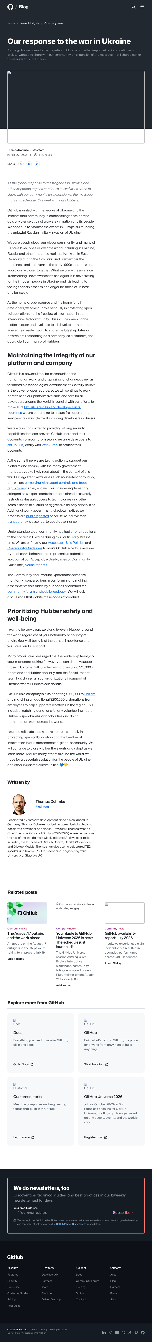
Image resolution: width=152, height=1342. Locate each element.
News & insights (29, 23)
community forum (21, 591)
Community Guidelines (24, 548)
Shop (113, 1299)
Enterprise (13, 1286)
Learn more (21, 1137)
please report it (36, 565)
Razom (89, 694)
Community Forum (87, 1280)
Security (12, 1280)
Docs (79, 1274)
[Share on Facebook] (29, 163)
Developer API (50, 1274)
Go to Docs (21, 1064)
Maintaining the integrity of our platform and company (51, 359)
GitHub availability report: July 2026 (120, 935)
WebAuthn (50, 445)
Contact (81, 1299)
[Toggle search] (133, 7)
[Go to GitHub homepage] (15, 1258)
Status (80, 1293)
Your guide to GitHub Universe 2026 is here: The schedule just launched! (74, 940)
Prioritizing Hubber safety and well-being (50, 614)
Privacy (43, 1329)
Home (11, 23)
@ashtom (38, 149)
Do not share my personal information (26, 1332)
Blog (24, 6)
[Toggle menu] (142, 7)
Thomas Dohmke (18, 149)
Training (80, 1286)
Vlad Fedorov (15, 958)
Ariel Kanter (63, 985)
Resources (13, 1305)
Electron (47, 1293)
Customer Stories (18, 1293)
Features (12, 1274)
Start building (94, 1064)
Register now (93, 1137)
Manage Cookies (58, 1329)
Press (113, 1293)
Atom (45, 1286)
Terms (33, 1329)
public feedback (54, 591)
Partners (47, 1280)
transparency (17, 521)
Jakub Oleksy (113, 963)
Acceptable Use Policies (66, 543)
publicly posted (37, 516)
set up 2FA (15, 445)
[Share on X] (21, 163)
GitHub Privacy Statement (69, 1224)
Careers (115, 1286)
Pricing (11, 1299)
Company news (53, 23)
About (113, 1274)
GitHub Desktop (51, 1299)
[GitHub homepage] (10, 7)
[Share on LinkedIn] (37, 163)
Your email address (25, 1207)
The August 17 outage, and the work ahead (25, 935)
